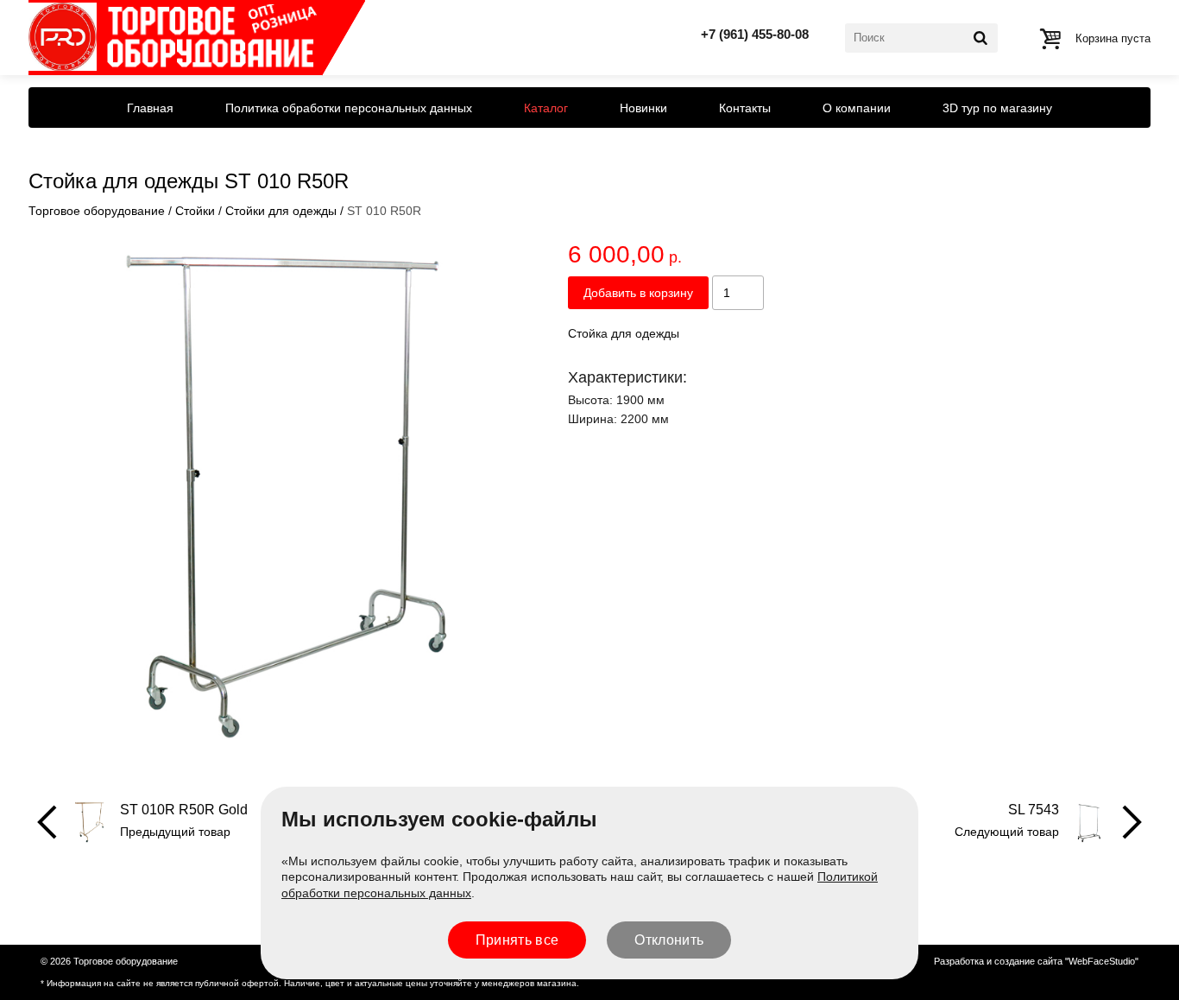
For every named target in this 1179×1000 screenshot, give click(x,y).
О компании (857, 108)
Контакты (745, 108)
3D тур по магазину (997, 108)
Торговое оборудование (96, 211)
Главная (150, 108)
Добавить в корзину (638, 293)
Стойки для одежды (281, 211)
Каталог (546, 108)
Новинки (643, 108)
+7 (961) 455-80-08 (755, 34)
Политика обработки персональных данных (348, 108)
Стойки (195, 211)
